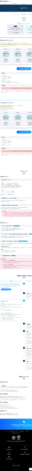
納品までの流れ (24, 14)
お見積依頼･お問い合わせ (24, 68)
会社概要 (27, 431)
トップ (5, 3)
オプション (16, 14)
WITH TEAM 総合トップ (9, 449)
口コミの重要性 (14, 3)
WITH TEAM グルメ (9, 459)
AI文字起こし (9, 454)
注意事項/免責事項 (21, 431)
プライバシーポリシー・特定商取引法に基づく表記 (10, 431)
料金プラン (24, 3)
